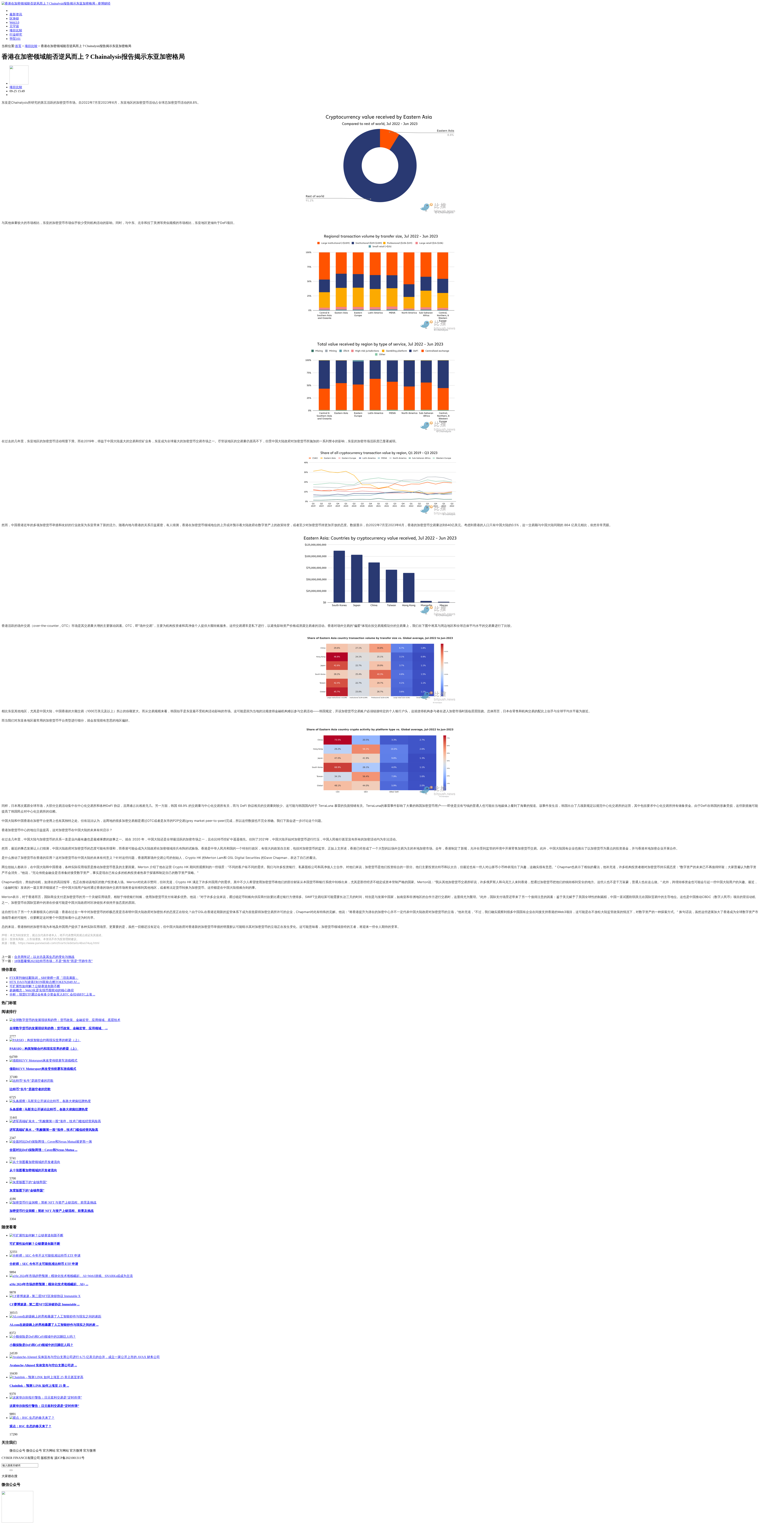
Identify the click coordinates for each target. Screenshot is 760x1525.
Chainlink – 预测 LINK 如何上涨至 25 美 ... (39, 1385)
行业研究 (16, 34)
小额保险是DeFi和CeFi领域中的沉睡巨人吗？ (41, 1345)
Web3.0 (14, 22)
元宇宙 (14, 26)
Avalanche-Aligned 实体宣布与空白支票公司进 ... (43, 1365)
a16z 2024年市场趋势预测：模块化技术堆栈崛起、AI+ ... (49, 1284)
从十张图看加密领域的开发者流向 (33, 1170)
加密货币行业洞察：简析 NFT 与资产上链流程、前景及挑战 (52, 1210)
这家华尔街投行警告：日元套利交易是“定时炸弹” (44, 1406)
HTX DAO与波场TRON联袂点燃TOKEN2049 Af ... (45, 982)
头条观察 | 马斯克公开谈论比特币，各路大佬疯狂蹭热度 (49, 1109)
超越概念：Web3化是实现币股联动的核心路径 (42, 990)
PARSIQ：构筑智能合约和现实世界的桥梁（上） (44, 1048)
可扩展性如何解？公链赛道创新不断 (35, 986)
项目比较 (16, 30)
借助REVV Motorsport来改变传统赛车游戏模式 (43, 1068)
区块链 (14, 18)
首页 (18, 46)
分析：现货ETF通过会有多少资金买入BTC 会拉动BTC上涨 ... (52, 994)
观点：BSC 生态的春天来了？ (30, 1426)
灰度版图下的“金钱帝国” (27, 1190)
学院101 (15, 38)
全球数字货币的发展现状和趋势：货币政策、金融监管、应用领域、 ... (59, 1028)
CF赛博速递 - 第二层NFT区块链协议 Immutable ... (45, 1304)
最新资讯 (16, 14)
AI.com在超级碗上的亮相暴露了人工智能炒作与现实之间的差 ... (54, 1324)
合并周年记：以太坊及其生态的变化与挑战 (44, 957)
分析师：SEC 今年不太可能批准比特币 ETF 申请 (44, 1263)
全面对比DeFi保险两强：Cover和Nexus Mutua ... (43, 1150)
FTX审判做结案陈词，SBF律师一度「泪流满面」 (44, 977)
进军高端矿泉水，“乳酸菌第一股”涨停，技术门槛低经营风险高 (54, 1129)
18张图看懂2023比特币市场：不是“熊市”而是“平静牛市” (53, 961)
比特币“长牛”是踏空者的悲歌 (30, 1089)
